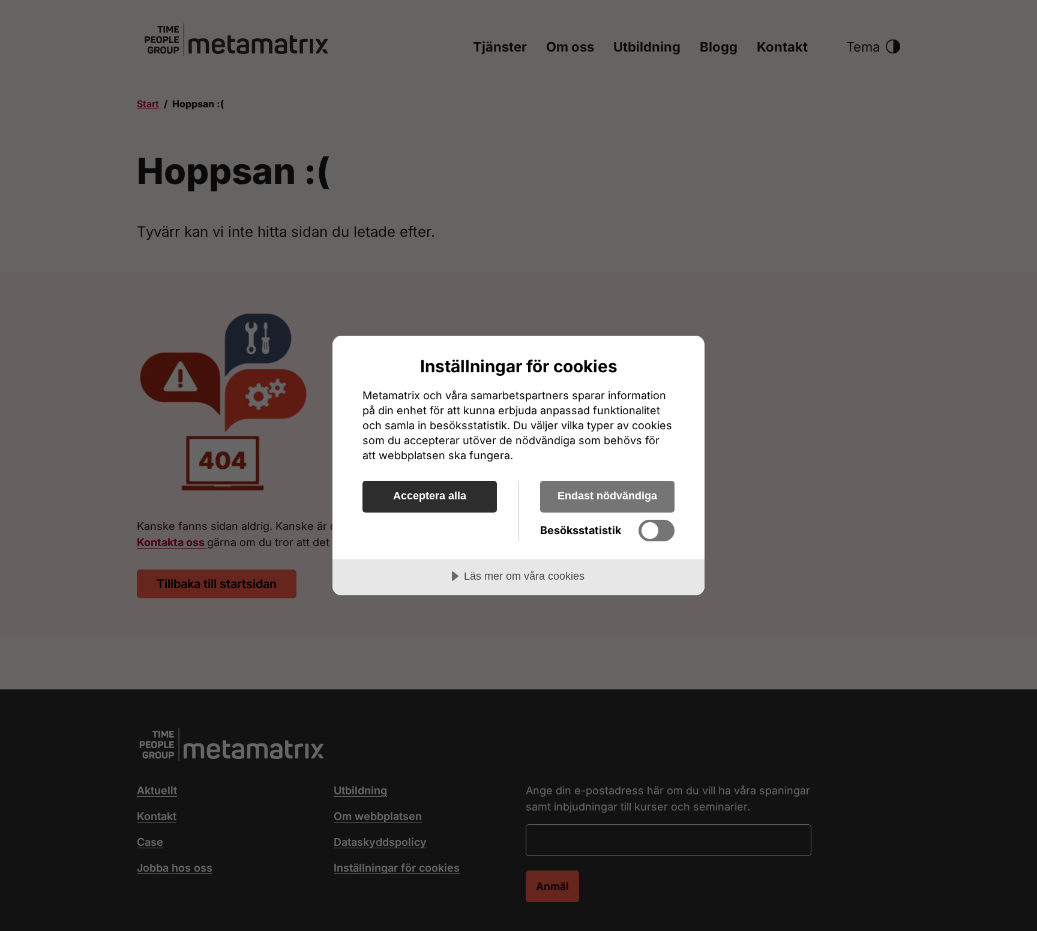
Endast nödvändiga (607, 496)
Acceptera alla (429, 496)
